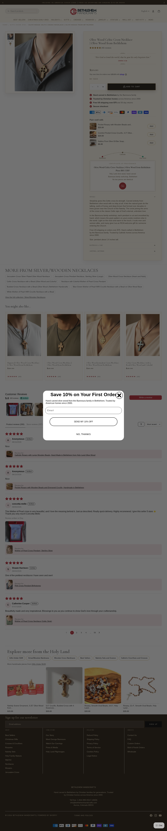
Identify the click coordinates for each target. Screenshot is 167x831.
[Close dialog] (119, 395)
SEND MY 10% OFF (83, 422)
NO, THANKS (83, 434)
